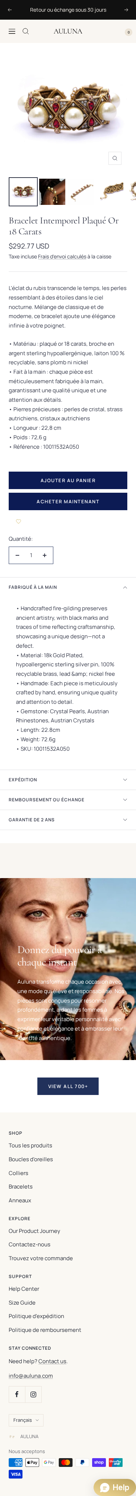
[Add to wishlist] (18, 521)
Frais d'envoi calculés (62, 256)
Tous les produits (30, 1145)
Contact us (52, 1361)
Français (22, 1420)
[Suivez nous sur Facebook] (17, 1394)
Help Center (24, 1289)
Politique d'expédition (36, 1316)
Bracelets (21, 1186)
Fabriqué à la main (33, 587)
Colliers (18, 1173)
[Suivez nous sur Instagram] (33, 1394)
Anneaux (20, 1200)
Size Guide (22, 1302)
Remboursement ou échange (47, 800)
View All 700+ (68, 1086)
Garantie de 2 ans (32, 820)
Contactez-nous (29, 1244)
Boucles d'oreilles (31, 1159)
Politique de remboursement (45, 1330)
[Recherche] (25, 31)
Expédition (23, 780)
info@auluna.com (31, 1376)
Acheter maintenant (68, 501)
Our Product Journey (34, 1231)
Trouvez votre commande (41, 1258)
